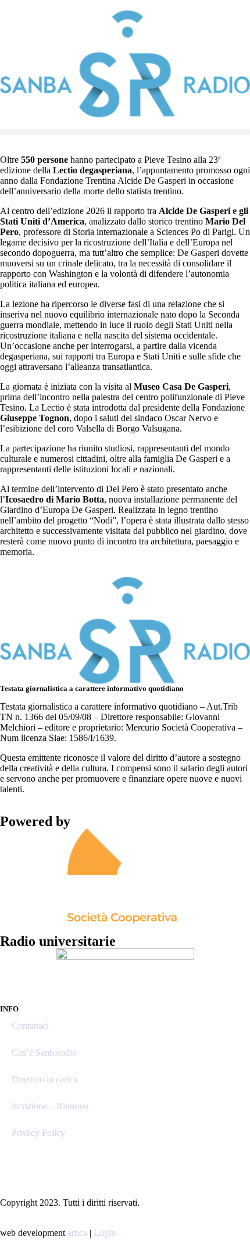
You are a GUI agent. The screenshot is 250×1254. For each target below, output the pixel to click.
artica (77, 1233)
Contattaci (30, 1026)
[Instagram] (14, 1160)
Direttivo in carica (44, 1079)
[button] (125, 132)
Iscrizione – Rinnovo (50, 1106)
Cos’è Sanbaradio (44, 1052)
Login (105, 1233)
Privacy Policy (38, 1133)
